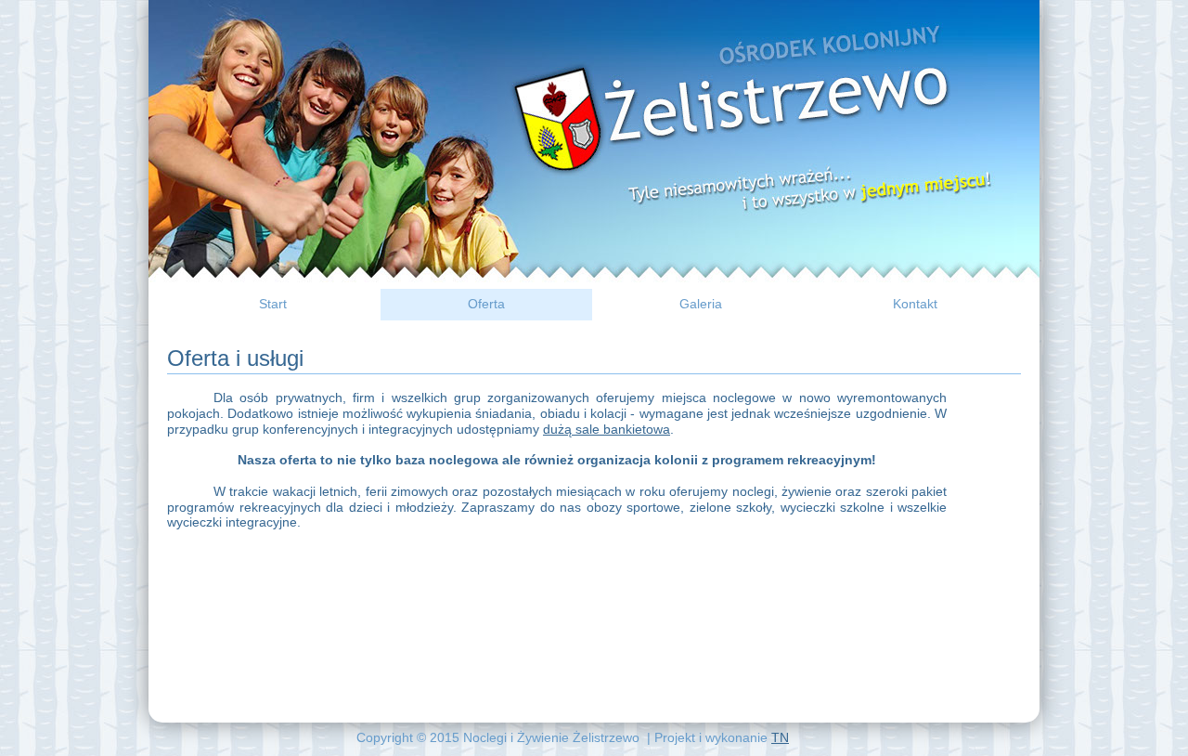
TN (780, 737)
